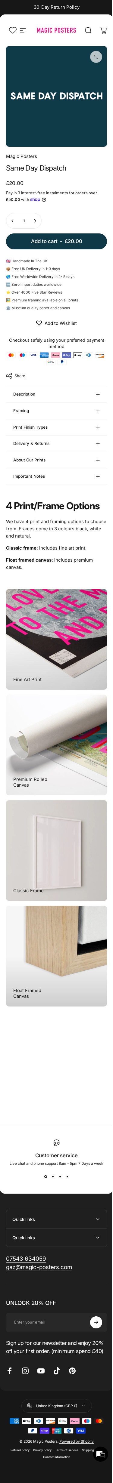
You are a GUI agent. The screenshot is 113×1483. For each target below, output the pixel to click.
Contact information (54, 1442)
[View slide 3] (57, 1154)
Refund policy (17, 1435)
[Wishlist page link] (13, 30)
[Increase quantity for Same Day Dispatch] (35, 220)
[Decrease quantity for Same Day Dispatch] (12, 220)
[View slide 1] (43, 1154)
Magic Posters (21, 156)
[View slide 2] (50, 1154)
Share (19, 375)
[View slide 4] (65, 1154)
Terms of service (64, 1435)
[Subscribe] (92, 1300)
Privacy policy (40, 1435)
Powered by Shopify (74, 1427)
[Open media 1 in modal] (96, 57)
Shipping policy (90, 1435)
